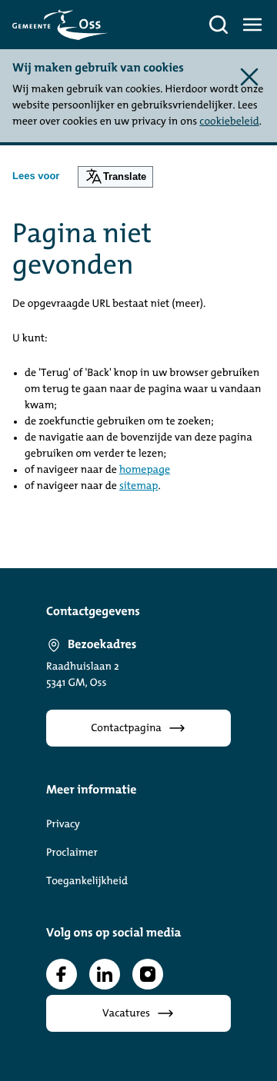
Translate (124, 176)
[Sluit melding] (249, 77)
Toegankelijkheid (87, 881)
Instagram (147, 974)
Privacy (63, 824)
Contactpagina (126, 728)
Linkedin (104, 974)
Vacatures (126, 1013)
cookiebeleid (229, 122)
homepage (144, 470)
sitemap (139, 486)
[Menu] (252, 24)
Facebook (61, 974)
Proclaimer (72, 853)
